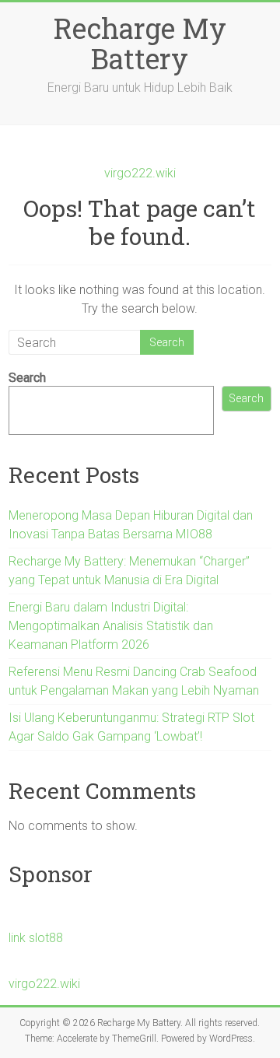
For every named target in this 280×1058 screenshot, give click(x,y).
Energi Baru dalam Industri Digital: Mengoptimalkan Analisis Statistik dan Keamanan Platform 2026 (111, 626)
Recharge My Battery (140, 43)
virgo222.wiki (140, 173)
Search (27, 377)
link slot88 (36, 937)
